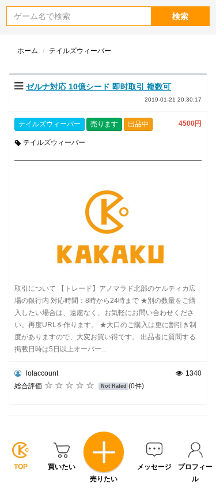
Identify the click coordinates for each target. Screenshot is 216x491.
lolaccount (41, 373)
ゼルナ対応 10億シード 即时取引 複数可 (98, 86)
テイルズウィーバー (49, 124)
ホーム (27, 51)
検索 (180, 16)
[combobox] (78, 16)
